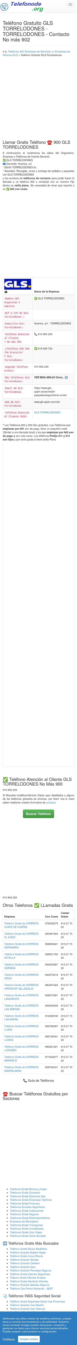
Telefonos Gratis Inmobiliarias (27, 1228)
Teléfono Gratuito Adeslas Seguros (29, 1285)
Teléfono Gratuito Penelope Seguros (30, 1270)
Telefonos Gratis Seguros (24, 1214)
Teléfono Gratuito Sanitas (24, 1259)
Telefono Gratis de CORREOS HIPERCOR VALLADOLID (21, 986)
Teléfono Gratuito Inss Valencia (27, 1308)
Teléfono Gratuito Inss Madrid (27, 1305)
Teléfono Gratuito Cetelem (25, 1263)
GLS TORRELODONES (47, 412)
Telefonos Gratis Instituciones (26, 1210)
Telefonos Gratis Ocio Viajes (26, 1232)
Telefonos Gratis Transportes (26, 1225)
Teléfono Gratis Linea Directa (26, 1256)
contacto (51, 802)
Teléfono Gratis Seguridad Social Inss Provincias (37, 1301)
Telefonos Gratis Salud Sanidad (28, 1236)
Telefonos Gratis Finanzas (25, 1203)
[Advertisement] (38, 97)
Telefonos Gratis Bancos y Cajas (28, 1189)
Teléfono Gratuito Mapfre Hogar (28, 1252)
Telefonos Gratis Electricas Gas (27, 1196)
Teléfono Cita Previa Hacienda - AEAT (31, 1288)
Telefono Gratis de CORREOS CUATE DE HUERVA (21, 925)
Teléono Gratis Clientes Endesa (28, 1277)
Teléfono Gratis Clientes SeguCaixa (30, 1274)
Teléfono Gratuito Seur (23, 1267)
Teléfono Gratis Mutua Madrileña (28, 1249)
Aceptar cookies (29, 1339)
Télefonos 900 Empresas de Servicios (29, 51)
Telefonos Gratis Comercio (25, 1192)
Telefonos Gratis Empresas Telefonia (31, 1200)
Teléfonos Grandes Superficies (27, 1207)
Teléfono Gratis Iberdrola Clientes (29, 1281)
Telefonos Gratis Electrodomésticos (30, 1218)
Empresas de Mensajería (24, 1221)
